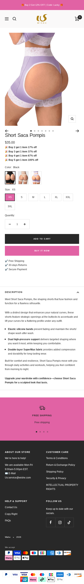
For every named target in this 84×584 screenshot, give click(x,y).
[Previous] (6, 130)
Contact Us (11, 507)
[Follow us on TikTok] (69, 522)
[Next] (77, 130)
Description (13, 292)
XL (56, 197)
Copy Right (11, 514)
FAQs (8, 520)
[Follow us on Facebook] (50, 522)
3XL (10, 206)
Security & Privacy (56, 478)
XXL (68, 197)
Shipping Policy (54, 471)
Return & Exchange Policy (60, 465)
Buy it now (42, 251)
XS (10, 197)
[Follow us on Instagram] (59, 522)
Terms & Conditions (57, 458)
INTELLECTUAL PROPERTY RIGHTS (62, 487)
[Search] (14, 19)
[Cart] (77, 19)
